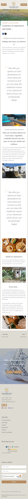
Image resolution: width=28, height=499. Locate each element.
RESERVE (23, 4)
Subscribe (14, 482)
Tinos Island (5, 335)
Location (4, 425)
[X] (6, 34)
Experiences (23, 335)
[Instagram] (5, 405)
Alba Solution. (4, 496)
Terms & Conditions (7, 432)
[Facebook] (3, 34)
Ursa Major (5, 422)
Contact (4, 430)
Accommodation (6, 420)
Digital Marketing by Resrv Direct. (8, 495)
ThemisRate (8, 452)
